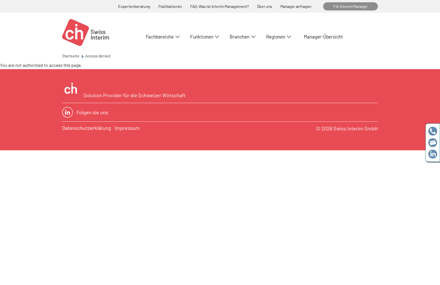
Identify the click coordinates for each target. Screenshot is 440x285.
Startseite (70, 55)
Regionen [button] (275, 37)
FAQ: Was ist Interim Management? (219, 6)
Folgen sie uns (92, 112)
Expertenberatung (134, 6)
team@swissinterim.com (432, 142)
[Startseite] (85, 32)
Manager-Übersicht (323, 37)
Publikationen (170, 6)
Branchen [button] (239, 37)
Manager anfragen (295, 6)
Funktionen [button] (201, 37)
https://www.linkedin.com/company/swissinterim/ (432, 154)
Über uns (264, 6)
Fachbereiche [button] (160, 37)
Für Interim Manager (350, 6)
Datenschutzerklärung (86, 128)
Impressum (127, 128)
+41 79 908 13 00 (432, 131)
